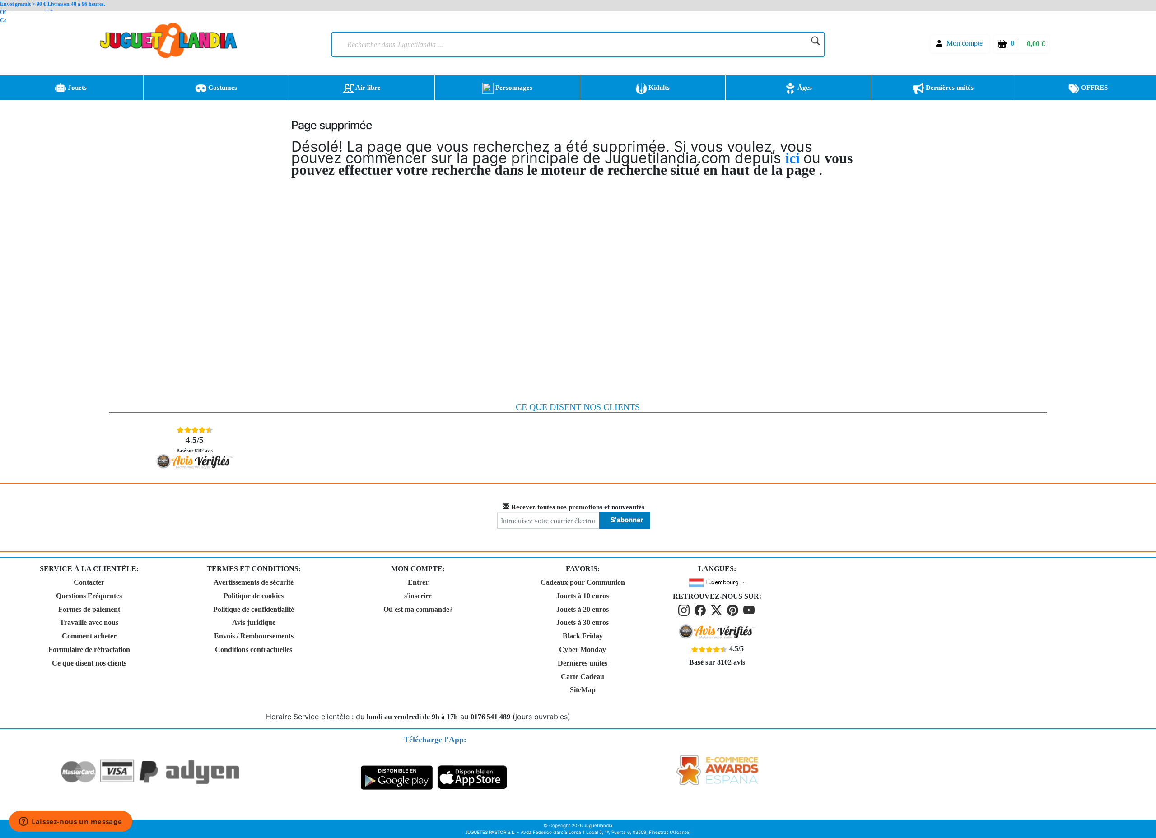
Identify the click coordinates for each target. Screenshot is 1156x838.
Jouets (76, 87)
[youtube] (749, 610)
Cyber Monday (582, 649)
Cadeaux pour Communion (583, 582)
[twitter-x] (718, 610)
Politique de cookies (254, 596)
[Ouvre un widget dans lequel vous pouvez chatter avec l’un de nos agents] (70, 822)
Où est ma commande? (418, 609)
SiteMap (583, 690)
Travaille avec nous (89, 622)
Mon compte (964, 43)
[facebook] (702, 610)
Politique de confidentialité (253, 609)
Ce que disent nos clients (89, 663)
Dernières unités (949, 87)
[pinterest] (734, 610)
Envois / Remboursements (254, 636)
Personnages (513, 87)
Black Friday (583, 636)
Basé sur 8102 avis (195, 444)
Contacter (89, 582)
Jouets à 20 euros (582, 609)
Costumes (221, 87)
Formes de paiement (89, 609)
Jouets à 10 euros (582, 596)
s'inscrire (418, 596)
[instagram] (685, 610)
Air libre (367, 87)
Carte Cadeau (582, 676)
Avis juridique (253, 622)
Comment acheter (89, 636)
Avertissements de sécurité (254, 582)
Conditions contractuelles (253, 649)
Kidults (658, 87)
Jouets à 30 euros (582, 622)
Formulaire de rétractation (89, 649)
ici (794, 158)
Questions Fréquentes (89, 596)
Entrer (418, 582)
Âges (804, 87)
